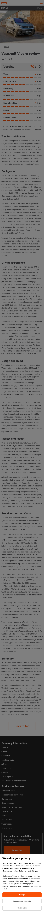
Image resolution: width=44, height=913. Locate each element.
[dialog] (22, 883)
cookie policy (33, 886)
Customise (22, 908)
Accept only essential (22, 901)
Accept (22, 895)
